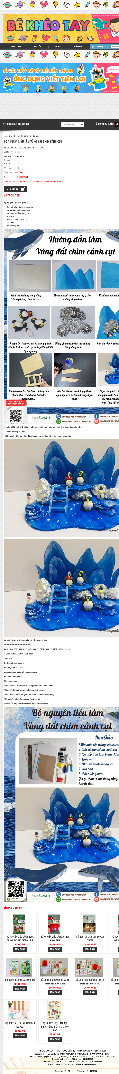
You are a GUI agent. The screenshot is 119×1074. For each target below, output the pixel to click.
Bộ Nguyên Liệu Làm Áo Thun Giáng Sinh (55, 939)
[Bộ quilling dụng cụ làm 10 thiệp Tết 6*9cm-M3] (54, 967)
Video (58, 47)
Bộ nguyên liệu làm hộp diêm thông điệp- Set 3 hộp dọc (55, 1027)
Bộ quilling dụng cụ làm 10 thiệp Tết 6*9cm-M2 (90, 982)
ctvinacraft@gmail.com (22, 654)
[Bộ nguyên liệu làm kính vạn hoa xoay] (19, 1010)
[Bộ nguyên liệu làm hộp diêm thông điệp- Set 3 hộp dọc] (54, 1010)
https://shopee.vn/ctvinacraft (27, 699)
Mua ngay (20, 949)
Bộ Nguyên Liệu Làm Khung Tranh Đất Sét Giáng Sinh (20, 939)
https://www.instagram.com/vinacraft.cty (35, 686)
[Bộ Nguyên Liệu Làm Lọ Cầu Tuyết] (89, 924)
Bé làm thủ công (21, 136)
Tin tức (38, 47)
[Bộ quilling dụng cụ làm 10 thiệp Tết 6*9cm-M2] (89, 967)
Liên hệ (78, 47)
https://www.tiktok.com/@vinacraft (28, 690)
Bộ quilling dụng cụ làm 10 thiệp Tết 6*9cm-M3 (55, 982)
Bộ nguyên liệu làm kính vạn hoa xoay (20, 1025)
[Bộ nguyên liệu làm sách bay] (19, 967)
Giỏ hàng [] (101, 47)
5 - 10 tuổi (34, 136)
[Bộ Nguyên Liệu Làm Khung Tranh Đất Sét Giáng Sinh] (19, 924)
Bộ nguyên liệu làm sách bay (20, 980)
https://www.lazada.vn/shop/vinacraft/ (31, 704)
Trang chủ (15, 47)
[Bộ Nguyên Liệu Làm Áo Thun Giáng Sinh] (54, 924)
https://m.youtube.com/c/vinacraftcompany (35, 695)
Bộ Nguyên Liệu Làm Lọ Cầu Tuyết (90, 939)
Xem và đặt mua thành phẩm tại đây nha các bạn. (26, 640)
